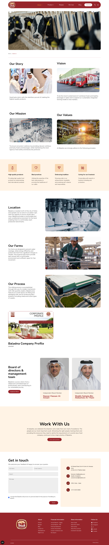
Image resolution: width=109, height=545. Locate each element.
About (39, 5)
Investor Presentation (56, 528)
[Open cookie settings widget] (2, 542)
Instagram (95, 524)
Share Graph (74, 522)
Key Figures (53, 532)
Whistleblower (41, 530)
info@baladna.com (80, 474)
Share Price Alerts (75, 524)
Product (50, 5)
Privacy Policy (95, 542)
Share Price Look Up (76, 528)
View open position (54, 439)
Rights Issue (41, 532)
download (10, 346)
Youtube (95, 531)
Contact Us (40, 528)
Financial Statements (56, 526)
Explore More (14, 392)
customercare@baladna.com (78, 478)
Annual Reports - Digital (56, 522)
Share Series (74, 526)
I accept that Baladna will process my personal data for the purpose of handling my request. (32, 497)
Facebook (95, 522)
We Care (71, 5)
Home (9, 53)
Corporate (88, 5)
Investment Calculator (76, 530)
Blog (80, 5)
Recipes (61, 5)
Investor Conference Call (57, 530)
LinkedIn (95, 529)
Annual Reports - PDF (56, 524)
